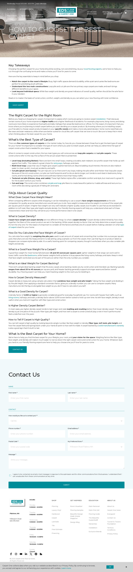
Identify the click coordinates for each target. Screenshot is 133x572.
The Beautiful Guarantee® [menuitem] (94, 519)
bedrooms (32, 255)
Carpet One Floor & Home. (25, 559)
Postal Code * (13, 441)
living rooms (14, 298)
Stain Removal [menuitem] (94, 506)
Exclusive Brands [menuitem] (95, 532)
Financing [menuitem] (55, 533)
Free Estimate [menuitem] (57, 529)
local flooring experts (93, 69)
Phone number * (15, 428)
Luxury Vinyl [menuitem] (56, 510)
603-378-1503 (41, 4)
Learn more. (66, 568)
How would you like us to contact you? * (23, 415)
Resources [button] (12, 16)
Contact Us (18, 349)
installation (101, 119)
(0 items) (125, 13)
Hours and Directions (92, 13)
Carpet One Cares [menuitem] (114, 510)
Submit (66, 485)
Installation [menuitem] (93, 528)
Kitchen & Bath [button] (26, 9)
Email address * (73, 428)
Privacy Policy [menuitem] (112, 534)
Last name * (72, 392)
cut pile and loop (54, 183)
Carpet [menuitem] (54, 518)
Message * (12, 454)
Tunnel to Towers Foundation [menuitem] (114, 523)
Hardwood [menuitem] (56, 514)
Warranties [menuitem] (93, 524)
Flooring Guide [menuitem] (94, 514)
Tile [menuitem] (53, 526)
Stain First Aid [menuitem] (94, 510)
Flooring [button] (11, 9)
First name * (13, 392)
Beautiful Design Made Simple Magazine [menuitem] (76, 516)
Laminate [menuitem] (55, 522)
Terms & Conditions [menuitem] (111, 529)
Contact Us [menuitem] (111, 518)
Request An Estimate (108, 13)
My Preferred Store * (75, 441)
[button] (118, 13)
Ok (110, 567)
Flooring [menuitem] (55, 506)
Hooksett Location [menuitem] (39, 16)
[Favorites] (122, 13)
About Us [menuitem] (110, 506)
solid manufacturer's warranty (111, 326)
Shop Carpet (18, 105)
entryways (58, 163)
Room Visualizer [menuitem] (76, 506)
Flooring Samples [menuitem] (76, 510)
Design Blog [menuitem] (74, 522)
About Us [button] (25, 16)
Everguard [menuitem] (111, 514)
